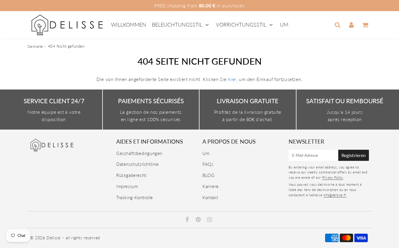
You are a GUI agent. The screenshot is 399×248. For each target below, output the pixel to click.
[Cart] (365, 25)
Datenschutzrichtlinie (137, 164)
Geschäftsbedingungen (139, 153)
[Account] (351, 25)
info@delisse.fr (334, 195)
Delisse (53, 237)
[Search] (337, 25)
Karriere (210, 186)
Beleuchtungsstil (177, 24)
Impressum (127, 186)
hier (232, 79)
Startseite (35, 46)
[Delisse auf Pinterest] (199, 220)
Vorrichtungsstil (241, 24)
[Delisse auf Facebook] (187, 220)
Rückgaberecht (131, 175)
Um (284, 24)
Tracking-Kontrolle (134, 197)
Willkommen (128, 24)
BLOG (208, 175)
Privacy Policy (332, 177)
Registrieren (353, 155)
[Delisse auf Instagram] (210, 220)
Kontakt (210, 197)
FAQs (207, 164)
